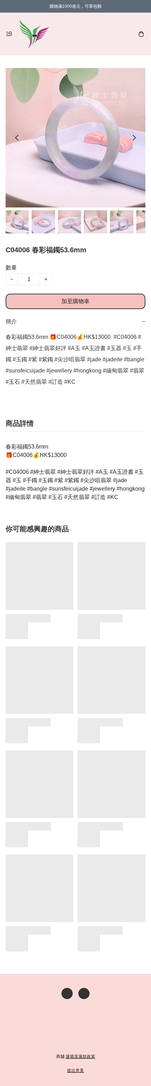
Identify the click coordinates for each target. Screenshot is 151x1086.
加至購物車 (75, 301)
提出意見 (75, 1070)
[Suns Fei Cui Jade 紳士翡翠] (34, 34)
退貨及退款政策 (80, 1056)
